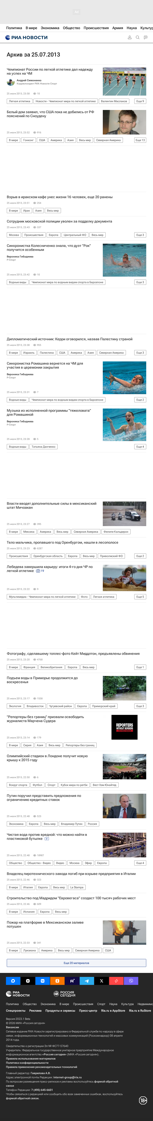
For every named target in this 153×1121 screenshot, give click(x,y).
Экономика (48, 1004)
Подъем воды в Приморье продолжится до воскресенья (42, 680)
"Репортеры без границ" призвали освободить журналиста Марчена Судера (45, 719)
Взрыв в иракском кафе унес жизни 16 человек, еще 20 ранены (60, 197)
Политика (12, 1004)
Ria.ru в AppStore (113, 1010)
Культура (127, 1004)
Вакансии (12, 1027)
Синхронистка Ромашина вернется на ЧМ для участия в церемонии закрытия (45, 365)
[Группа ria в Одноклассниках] (57, 981)
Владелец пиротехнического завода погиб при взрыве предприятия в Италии (71, 874)
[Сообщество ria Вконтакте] (42, 981)
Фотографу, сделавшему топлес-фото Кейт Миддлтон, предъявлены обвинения (73, 654)
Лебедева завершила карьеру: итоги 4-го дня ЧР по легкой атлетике (50, 569)
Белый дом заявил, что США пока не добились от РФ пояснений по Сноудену (50, 114)
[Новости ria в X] (101, 981)
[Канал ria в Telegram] (87, 981)
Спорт (101, 1004)
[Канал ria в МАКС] (13, 981)
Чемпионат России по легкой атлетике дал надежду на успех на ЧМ (50, 71)
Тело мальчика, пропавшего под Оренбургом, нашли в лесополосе (62, 542)
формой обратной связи (22, 1098)
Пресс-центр (88, 1010)
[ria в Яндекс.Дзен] (28, 981)
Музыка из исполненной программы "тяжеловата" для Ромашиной (49, 413)
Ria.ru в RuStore (140, 1010)
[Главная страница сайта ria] (26, 37)
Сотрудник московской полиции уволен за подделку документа (59, 221)
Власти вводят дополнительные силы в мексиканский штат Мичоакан (51, 506)
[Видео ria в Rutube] (72, 981)
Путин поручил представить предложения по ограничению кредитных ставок (44, 798)
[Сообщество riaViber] (131, 981)
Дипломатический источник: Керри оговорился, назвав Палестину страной (69, 339)
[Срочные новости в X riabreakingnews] (116, 981)
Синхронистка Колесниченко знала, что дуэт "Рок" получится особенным (49, 248)
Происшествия (83, 1004)
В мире (64, 1004)
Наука (113, 1004)
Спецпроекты (15, 1010)
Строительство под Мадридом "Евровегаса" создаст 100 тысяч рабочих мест (71, 898)
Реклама (35, 1010)
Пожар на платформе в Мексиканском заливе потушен (45, 924)
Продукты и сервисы (60, 1010)
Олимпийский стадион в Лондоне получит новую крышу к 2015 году (47, 758)
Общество (30, 1004)
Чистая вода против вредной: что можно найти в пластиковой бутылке (47, 837)
